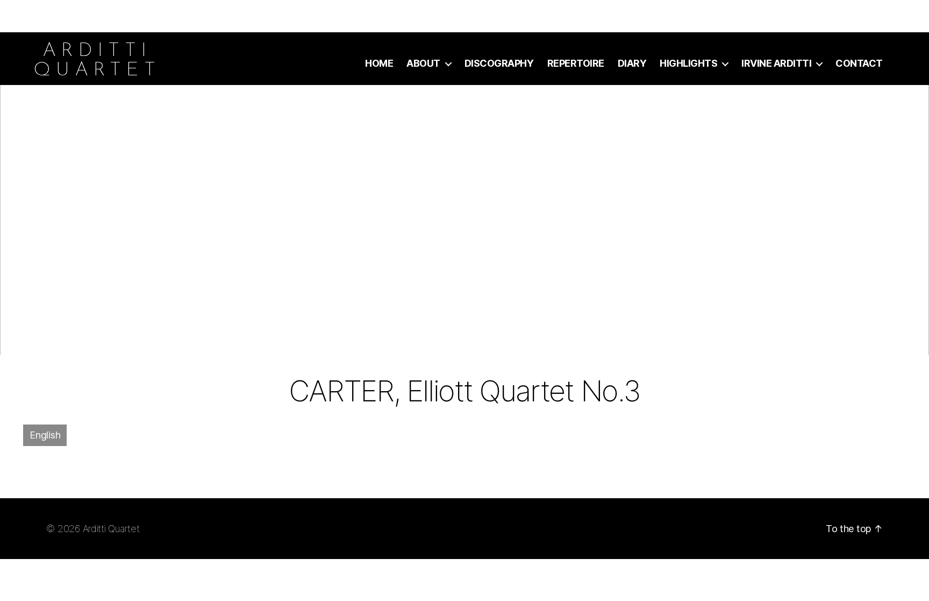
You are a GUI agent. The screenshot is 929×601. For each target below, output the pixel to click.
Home (379, 63)
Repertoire (575, 63)
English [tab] (45, 435)
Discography (499, 63)
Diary (632, 63)
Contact (859, 63)
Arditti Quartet (111, 528)
